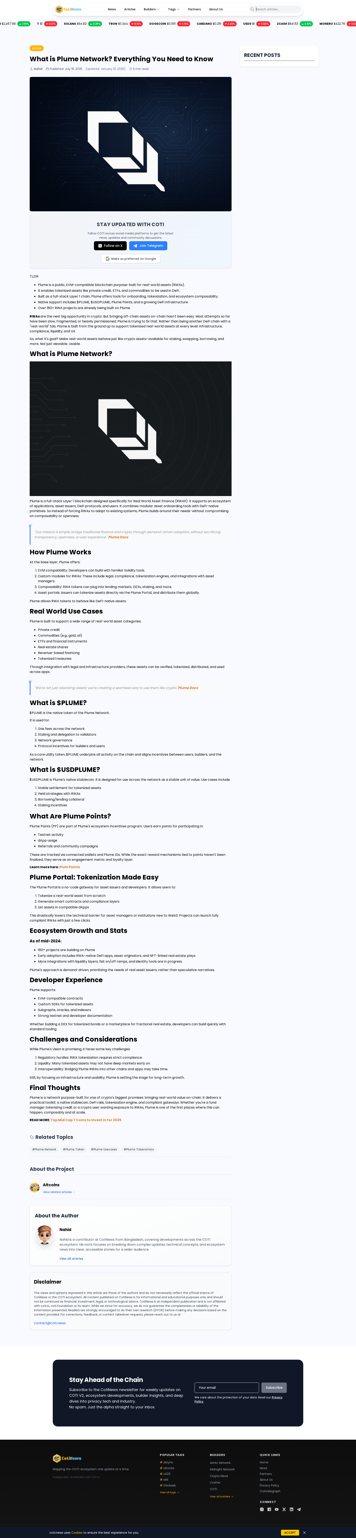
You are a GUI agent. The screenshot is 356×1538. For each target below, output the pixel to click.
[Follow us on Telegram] (299, 1509)
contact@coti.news (50, 1323)
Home (264, 1462)
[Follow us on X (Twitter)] (284, 1509)
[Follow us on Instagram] (262, 1509)
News (112, 9)
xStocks (167, 1468)
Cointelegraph (270, 1491)
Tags (172, 9)
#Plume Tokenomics (139, 1149)
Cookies (77, 1533)
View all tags (168, 1492)
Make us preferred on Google (133, 259)
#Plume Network (44, 1149)
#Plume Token (73, 1149)
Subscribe (274, 1387)
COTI (213, 1489)
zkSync (166, 1462)
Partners (194, 9)
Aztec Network (220, 1463)
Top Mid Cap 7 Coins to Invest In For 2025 (86, 1120)
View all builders (220, 1496)
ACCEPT (290, 1533)
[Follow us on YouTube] (277, 1509)
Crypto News (219, 1476)
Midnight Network (222, 1469)
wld (164, 1480)
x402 (165, 1474)
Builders (150, 9)
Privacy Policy (269, 1485)
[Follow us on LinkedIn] (291, 1509)
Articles (130, 9)
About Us (216, 9)
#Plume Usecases (104, 1149)
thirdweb (168, 1485)
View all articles (71, 1259)
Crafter (215, 1482)
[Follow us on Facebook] (269, 1509)
